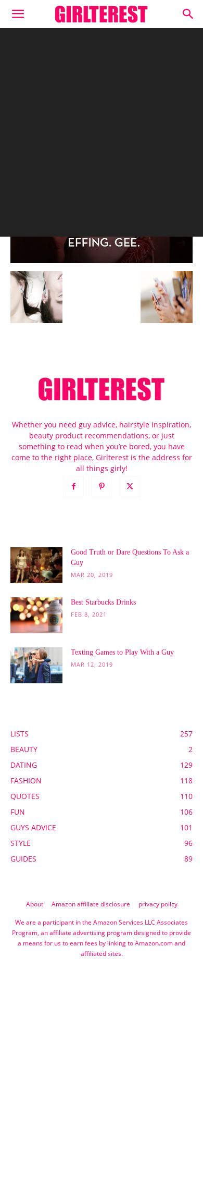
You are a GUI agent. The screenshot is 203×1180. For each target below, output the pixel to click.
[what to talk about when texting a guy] (101, 260)
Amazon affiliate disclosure (91, 904)
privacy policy (157, 904)
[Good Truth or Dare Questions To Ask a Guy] (36, 565)
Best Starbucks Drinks (103, 602)
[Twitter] (129, 486)
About (34, 904)
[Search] (188, 14)
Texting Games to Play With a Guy (122, 652)
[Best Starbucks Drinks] (36, 615)
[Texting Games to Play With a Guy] (36, 665)
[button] (17, 14)
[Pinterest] (101, 486)
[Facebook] (73, 486)
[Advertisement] (101, 135)
